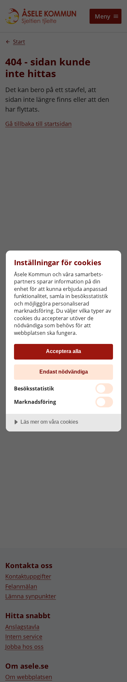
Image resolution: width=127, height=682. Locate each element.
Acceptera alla (63, 351)
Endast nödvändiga (63, 372)
